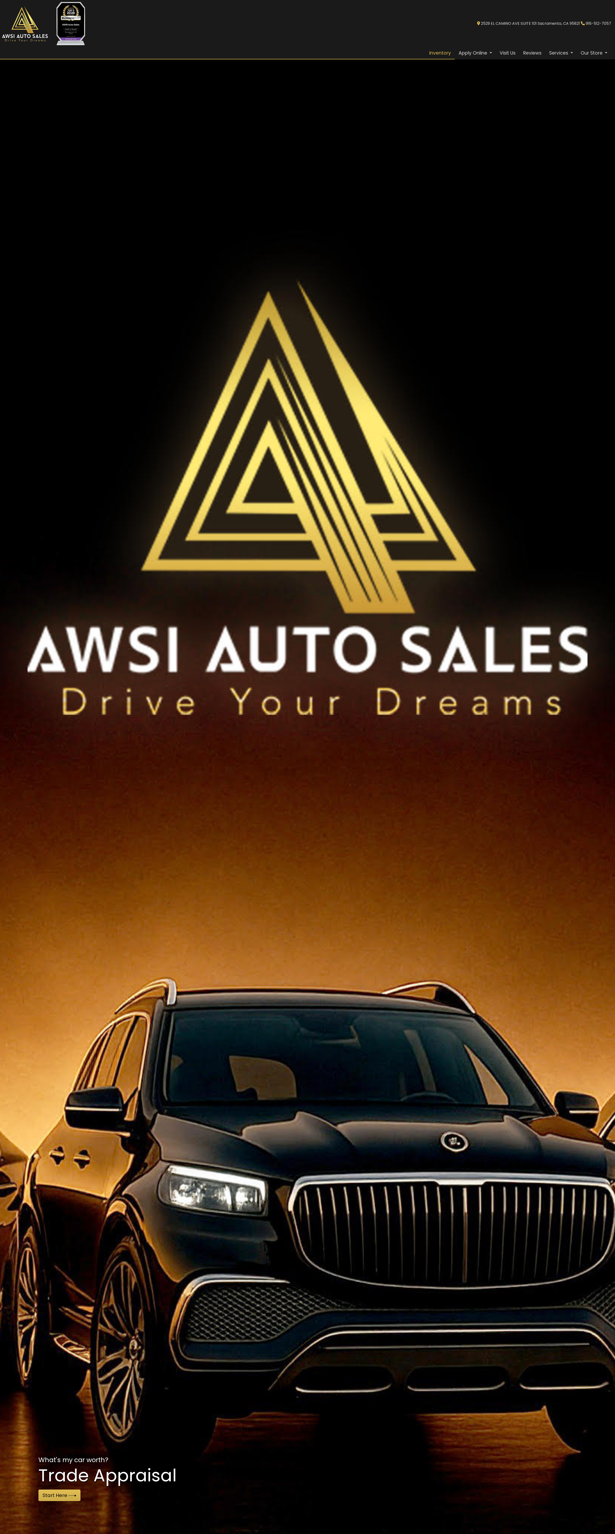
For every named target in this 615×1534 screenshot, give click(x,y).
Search (52, 1495)
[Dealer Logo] (25, 23)
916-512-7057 (598, 23)
